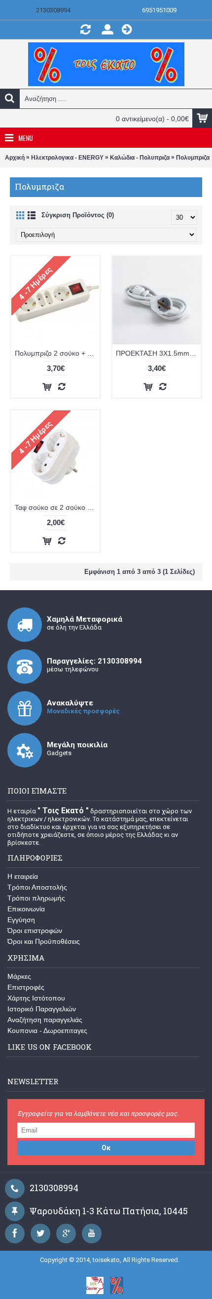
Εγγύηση (21, 920)
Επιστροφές (25, 987)
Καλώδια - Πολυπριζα (140, 157)
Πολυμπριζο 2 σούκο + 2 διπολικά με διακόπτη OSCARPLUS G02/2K (57, 353)
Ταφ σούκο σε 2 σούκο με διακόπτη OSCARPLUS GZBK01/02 (57, 507)
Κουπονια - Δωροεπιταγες (47, 1030)
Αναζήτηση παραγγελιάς (44, 1020)
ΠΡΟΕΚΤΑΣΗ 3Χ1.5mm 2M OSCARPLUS (158, 353)
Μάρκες (19, 976)
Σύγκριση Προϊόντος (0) (77, 215)
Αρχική (15, 157)
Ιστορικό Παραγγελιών (41, 1009)
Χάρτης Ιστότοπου (36, 998)
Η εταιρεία (22, 876)
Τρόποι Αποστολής (37, 887)
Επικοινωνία (26, 909)
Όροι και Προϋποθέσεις (43, 941)
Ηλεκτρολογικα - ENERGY (67, 157)
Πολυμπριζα (193, 157)
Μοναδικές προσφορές (83, 711)
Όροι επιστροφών (34, 930)
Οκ (106, 1148)
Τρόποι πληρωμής (36, 898)
